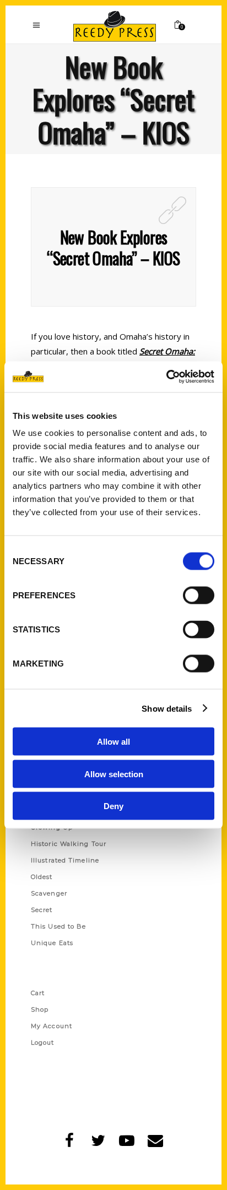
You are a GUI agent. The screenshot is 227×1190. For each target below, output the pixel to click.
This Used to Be (59, 926)
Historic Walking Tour (68, 844)
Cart (38, 993)
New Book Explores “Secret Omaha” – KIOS (113, 247)
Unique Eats (52, 943)
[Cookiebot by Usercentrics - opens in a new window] (166, 377)
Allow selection (113, 773)
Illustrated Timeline (65, 860)
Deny (113, 806)
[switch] (198, 595)
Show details (167, 708)
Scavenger (49, 893)
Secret (42, 910)
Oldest (42, 877)
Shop (39, 1009)
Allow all (113, 741)
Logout (43, 1042)
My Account (51, 1026)
